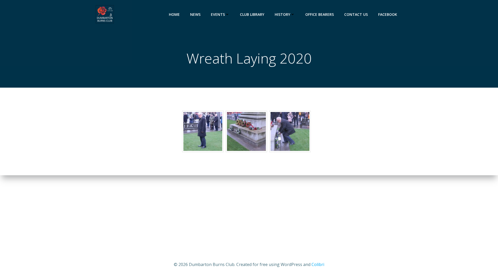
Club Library (252, 14)
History (282, 14)
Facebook (387, 14)
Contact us (356, 14)
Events (218, 14)
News (195, 14)
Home (174, 14)
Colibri (318, 264)
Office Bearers (319, 14)
